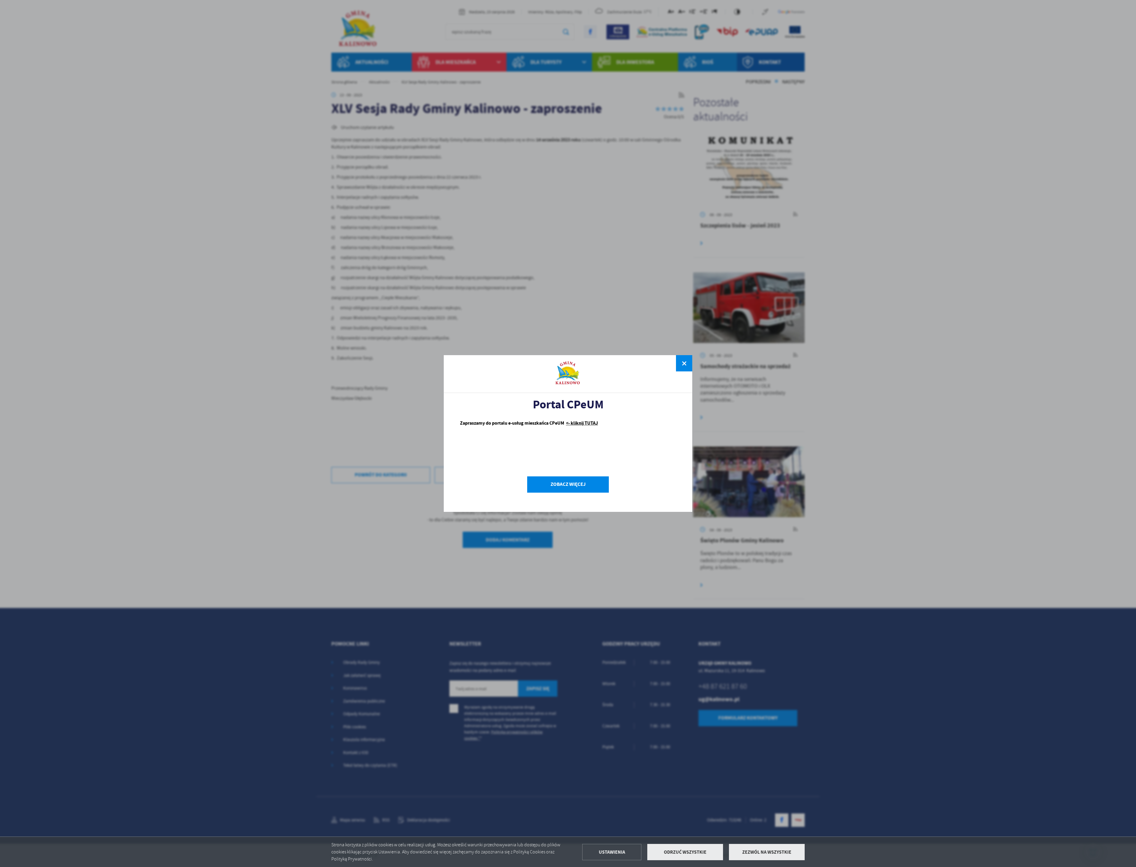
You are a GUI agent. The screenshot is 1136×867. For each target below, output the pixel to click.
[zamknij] (684, 363)
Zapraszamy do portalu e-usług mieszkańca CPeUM (529, 423)
